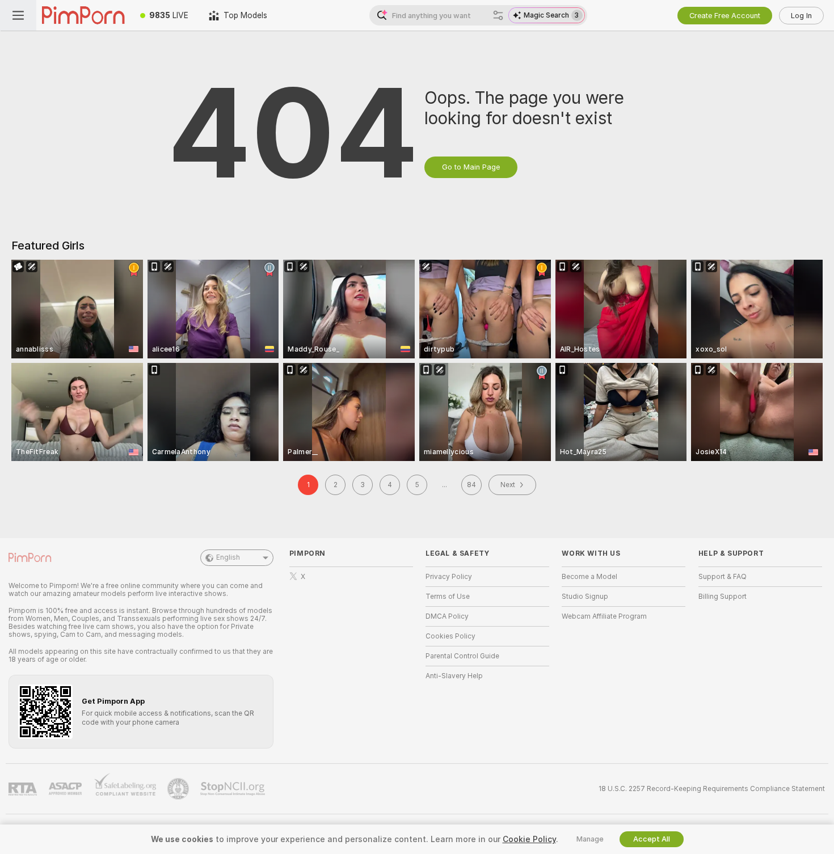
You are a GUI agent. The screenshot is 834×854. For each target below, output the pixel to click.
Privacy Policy (449, 577)
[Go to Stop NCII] (233, 789)
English (228, 557)
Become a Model (589, 577)
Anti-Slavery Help (454, 676)
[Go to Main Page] (83, 15)
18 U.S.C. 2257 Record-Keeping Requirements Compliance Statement (712, 789)
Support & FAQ (722, 577)
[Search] (498, 15)
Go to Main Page (471, 167)
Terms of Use (448, 597)
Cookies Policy (450, 636)
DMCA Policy (447, 616)
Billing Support (722, 597)
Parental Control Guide (462, 656)
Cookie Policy (529, 839)
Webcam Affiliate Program (604, 616)
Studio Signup (585, 597)
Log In (801, 15)
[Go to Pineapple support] (179, 789)
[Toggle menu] (18, 15)
